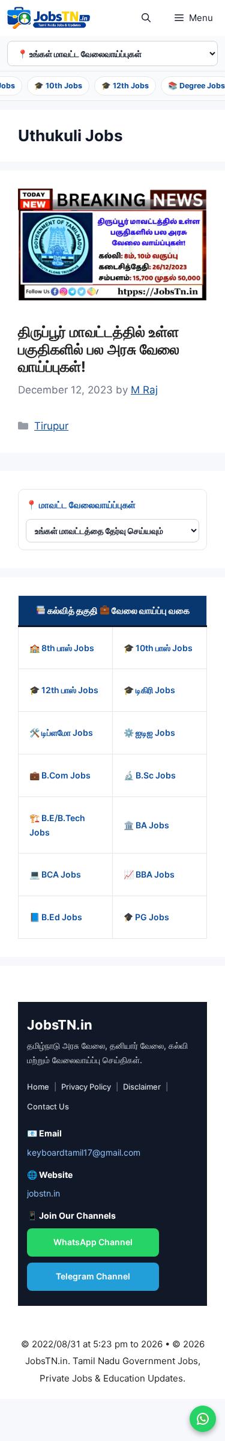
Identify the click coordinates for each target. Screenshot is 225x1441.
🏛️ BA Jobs (146, 825)
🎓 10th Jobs (55, 85)
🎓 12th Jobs (121, 85)
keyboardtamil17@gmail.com (83, 1152)
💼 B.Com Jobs (60, 775)
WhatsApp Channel (93, 1242)
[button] (146, 18)
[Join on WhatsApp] (203, 1419)
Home (38, 1086)
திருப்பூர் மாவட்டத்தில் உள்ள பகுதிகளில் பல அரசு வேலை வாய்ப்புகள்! (98, 349)
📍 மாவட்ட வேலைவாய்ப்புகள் (81, 505)
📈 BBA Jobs (149, 874)
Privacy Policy (86, 1086)
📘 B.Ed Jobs (55, 917)
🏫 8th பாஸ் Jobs (61, 648)
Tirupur (51, 426)
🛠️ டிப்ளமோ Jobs (61, 732)
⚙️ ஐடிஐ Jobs (149, 732)
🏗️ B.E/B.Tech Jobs (57, 825)
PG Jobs (151, 917)
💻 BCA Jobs (55, 874)
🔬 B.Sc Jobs (150, 775)
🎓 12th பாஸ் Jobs (63, 690)
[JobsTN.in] (51, 18)
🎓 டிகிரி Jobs (149, 690)
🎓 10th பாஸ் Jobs (158, 648)
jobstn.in (43, 1193)
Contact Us (48, 1106)
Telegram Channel (93, 1276)
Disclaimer (142, 1086)
